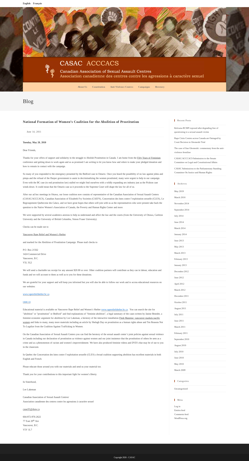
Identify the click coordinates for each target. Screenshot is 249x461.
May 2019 (179, 191)
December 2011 (181, 296)
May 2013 (179, 246)
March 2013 (179, 253)
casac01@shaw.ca (31, 409)
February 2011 (181, 333)
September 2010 (181, 339)
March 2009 (179, 370)
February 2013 (181, 259)
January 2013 (180, 265)
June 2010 (179, 357)
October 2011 (180, 302)
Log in (177, 406)
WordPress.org (180, 418)
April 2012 (179, 284)
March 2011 (179, 327)
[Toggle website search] (170, 87)
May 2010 (179, 364)
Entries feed (179, 410)
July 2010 (178, 351)
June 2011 (179, 320)
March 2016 (179, 197)
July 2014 (178, 216)
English (26, 3)
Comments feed (181, 414)
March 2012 (179, 290)
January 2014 (180, 234)
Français (37, 3)
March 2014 (179, 228)
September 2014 (181, 209)
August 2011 (180, 308)
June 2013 (179, 240)
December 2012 (181, 271)
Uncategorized (181, 388)
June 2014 (179, 222)
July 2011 (178, 314)
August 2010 (180, 345)
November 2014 (181, 203)
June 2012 (179, 277)
